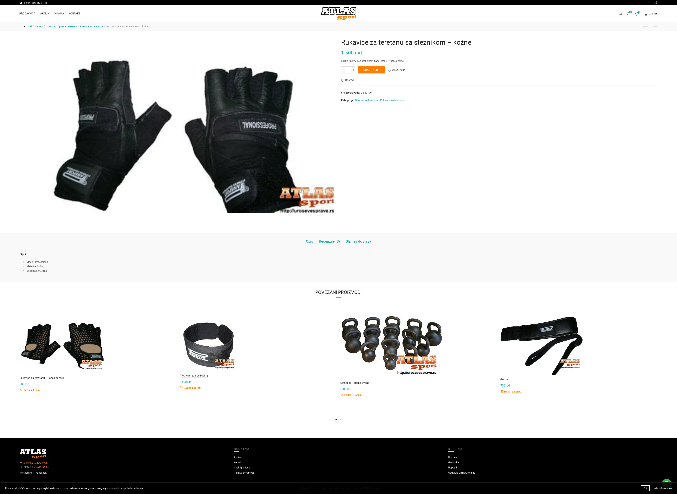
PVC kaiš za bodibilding (194, 375)
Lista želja (630, 12)
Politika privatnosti (244, 472)
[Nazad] (22, 26)
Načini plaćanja (242, 467)
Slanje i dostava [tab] (358, 241)
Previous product (646, 26)
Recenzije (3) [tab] (329, 241)
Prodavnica (27, 13)
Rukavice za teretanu (90, 26)
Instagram (26, 472)
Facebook (41, 472)
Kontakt (74, 13)
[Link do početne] (124, 454)
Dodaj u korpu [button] (31, 390)
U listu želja (398, 70)
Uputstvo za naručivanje (461, 472)
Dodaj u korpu (371, 70)
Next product (654, 26)
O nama (59, 13)
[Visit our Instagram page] (655, 2)
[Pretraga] (620, 13)
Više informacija (663, 488)
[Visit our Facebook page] (648, 2)
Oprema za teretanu (68, 26)
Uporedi (639, 12)
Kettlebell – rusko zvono (354, 382)
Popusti (452, 467)
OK (645, 488)
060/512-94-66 (39, 2)
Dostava (453, 457)
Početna (37, 26)
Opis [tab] (309, 241)
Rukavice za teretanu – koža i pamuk (42, 377)
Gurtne (504, 379)
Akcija (44, 13)
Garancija (453, 462)
